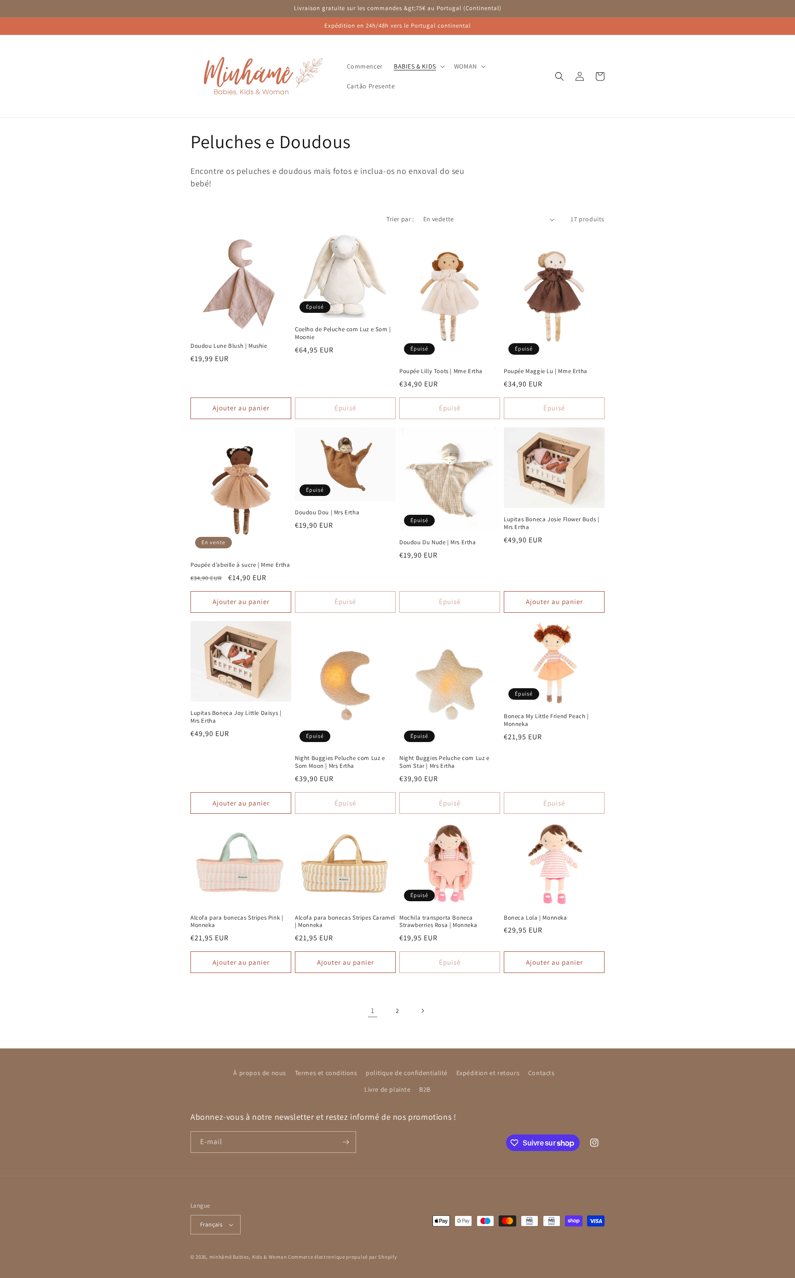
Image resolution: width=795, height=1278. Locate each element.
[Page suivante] (422, 1011)
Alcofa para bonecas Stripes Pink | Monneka (236, 921)
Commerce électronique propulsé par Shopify (342, 1257)
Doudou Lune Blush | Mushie (228, 346)
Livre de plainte (387, 1089)
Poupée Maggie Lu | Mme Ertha (546, 371)
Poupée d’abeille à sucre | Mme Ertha (240, 565)
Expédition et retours (488, 1073)
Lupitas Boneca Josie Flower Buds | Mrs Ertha (551, 523)
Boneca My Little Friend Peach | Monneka (546, 720)
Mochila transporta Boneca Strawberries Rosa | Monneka (438, 921)
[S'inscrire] (345, 1142)
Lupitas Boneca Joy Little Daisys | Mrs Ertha (235, 717)
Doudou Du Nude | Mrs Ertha (437, 542)
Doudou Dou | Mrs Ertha (327, 512)
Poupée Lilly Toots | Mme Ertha (441, 371)
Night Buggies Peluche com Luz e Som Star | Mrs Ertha (444, 762)
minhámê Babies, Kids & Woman (248, 1257)
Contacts (541, 1073)
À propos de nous (259, 1073)
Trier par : (400, 219)
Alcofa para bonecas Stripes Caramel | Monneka (345, 921)
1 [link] (372, 1010)
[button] (418, 66)
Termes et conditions (326, 1073)
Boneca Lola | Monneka (535, 917)
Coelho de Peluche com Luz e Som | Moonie (343, 333)
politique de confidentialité (407, 1073)
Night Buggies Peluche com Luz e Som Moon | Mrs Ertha (340, 762)
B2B (425, 1089)
